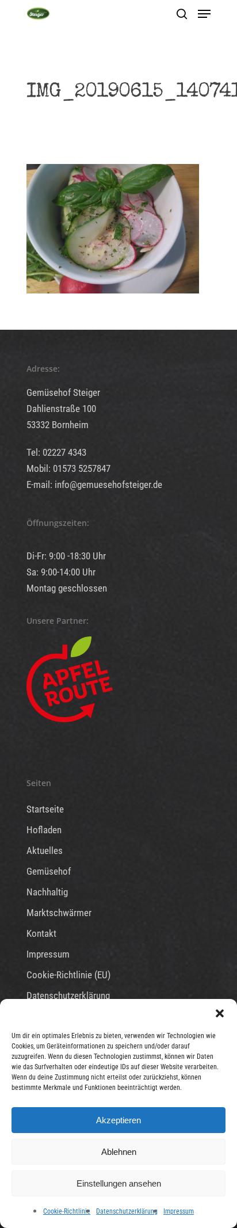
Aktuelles (44, 850)
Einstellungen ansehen (119, 1183)
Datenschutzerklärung (127, 1211)
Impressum (178, 1211)
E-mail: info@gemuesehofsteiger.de (94, 484)
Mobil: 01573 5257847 (68, 468)
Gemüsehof (48, 871)
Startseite (45, 809)
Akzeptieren (118, 1120)
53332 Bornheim (57, 424)
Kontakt (41, 933)
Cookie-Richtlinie (66, 1211)
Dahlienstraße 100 (61, 408)
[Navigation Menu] (204, 14)
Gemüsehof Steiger (63, 392)
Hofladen (44, 830)
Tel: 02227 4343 (56, 452)
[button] (219, 1013)
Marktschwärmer (58, 912)
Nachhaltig (47, 892)
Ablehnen (118, 1152)
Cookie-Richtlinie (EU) (68, 975)
